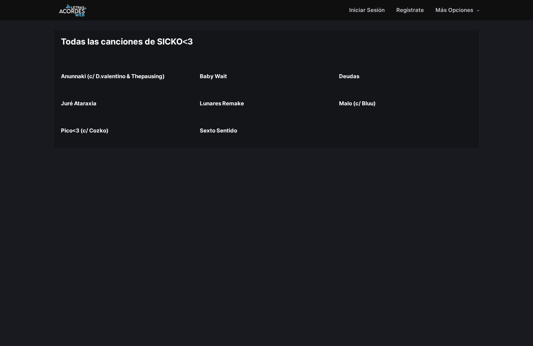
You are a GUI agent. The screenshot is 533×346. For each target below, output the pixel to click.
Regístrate (410, 10)
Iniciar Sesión (367, 10)
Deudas (349, 76)
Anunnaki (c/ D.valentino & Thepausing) (113, 76)
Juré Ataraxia (78, 103)
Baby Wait (213, 76)
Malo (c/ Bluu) (357, 103)
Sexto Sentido (218, 130)
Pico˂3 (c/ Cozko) (84, 130)
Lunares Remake (222, 103)
